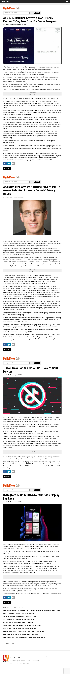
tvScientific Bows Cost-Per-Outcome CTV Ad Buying (18, 622)
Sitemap (45, 656)
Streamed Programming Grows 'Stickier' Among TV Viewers (20, 634)
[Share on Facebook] (5, 163)
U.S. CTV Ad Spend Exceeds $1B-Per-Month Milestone (18, 619)
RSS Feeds (39, 656)
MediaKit (23, 656)
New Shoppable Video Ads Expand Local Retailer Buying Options (22, 625)
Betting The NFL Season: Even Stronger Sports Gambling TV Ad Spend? (23, 631)
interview (51, 253)
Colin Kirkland (9, 375)
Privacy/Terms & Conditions (17, 658)
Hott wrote (26, 551)
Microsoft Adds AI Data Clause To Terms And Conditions (19, 628)
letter (5, 337)
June (6, 318)
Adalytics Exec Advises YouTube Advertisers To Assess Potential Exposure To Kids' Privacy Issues (31, 610)
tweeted (10, 77)
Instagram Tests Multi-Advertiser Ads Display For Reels (19, 616)
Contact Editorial (31, 656)
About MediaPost (14, 656)
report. (28, 114)
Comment (7, 168)
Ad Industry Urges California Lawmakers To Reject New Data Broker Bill (24, 637)
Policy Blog (32, 277)
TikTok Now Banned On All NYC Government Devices (18, 613)
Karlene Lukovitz (10, 24)
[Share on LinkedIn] (9, 163)
